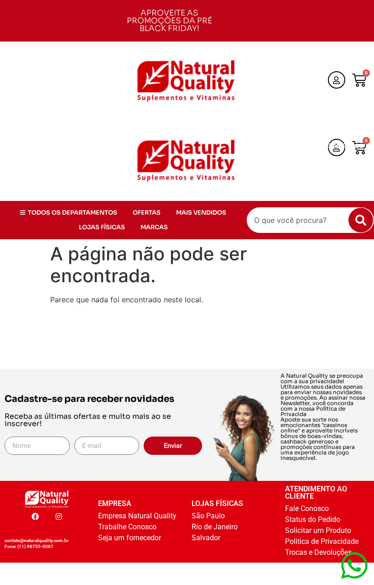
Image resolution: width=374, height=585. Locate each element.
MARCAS (345, 175)
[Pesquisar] (360, 220)
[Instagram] (59, 516)
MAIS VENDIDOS (337, 160)
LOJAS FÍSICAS (293, 175)
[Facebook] (35, 516)
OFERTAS (282, 160)
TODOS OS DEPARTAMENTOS (319, 146)
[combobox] (310, 220)
